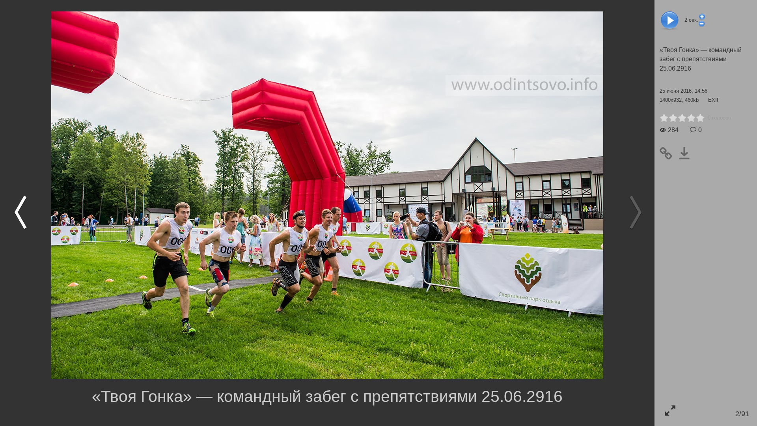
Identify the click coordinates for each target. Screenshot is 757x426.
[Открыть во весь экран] (670, 410)
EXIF (714, 100)
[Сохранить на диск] (687, 153)
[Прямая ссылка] (669, 153)
